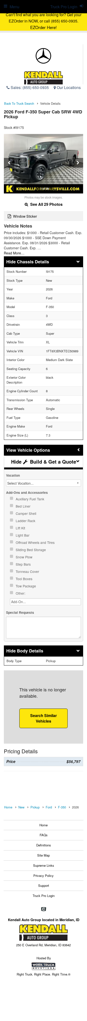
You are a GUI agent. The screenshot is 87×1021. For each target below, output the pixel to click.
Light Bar (23, 535)
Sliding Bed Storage (31, 549)
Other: (21, 593)
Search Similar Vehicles (43, 718)
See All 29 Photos (46, 204)
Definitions (43, 845)
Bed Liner (23, 506)
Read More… (14, 253)
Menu (14, 6)
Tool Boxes (24, 579)
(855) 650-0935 (35, 87)
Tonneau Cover (28, 571)
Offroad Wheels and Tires (36, 542)
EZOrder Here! (43, 27)
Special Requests (20, 612)
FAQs (44, 835)
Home (43, 825)
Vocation (13, 475)
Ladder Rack (26, 520)
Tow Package (26, 586)
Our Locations (68, 87)
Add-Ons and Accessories (27, 492)
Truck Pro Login (44, 895)
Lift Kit (21, 528)
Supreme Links (43, 865)
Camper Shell (26, 513)
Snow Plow (24, 557)
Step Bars (24, 564)
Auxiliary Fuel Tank (30, 499)
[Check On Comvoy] (43, 909)
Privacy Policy (43, 875)
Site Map (43, 855)
